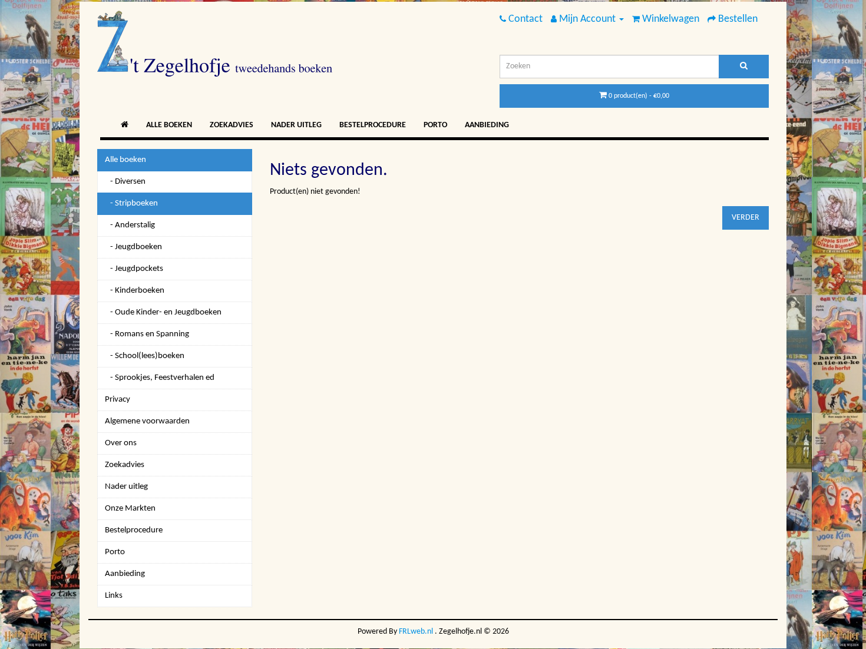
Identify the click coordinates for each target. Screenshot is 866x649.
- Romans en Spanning (147, 334)
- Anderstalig (130, 225)
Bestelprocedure (372, 125)
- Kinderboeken (134, 290)
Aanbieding (487, 125)
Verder (745, 217)
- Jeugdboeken (133, 247)
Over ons (121, 443)
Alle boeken (169, 125)
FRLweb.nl (416, 631)
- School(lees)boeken (144, 356)
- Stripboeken (131, 203)
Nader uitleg (296, 125)
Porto (435, 125)
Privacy (117, 399)
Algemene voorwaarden (147, 421)
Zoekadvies (231, 125)
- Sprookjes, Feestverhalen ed (159, 377)
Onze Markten (130, 508)
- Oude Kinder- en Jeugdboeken (163, 312)
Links (114, 595)
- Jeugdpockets (134, 268)
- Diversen (125, 181)
